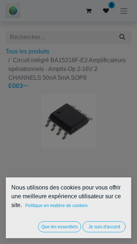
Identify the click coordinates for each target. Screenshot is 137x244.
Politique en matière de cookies (56, 205)
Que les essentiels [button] (59, 226)
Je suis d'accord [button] (104, 226)
